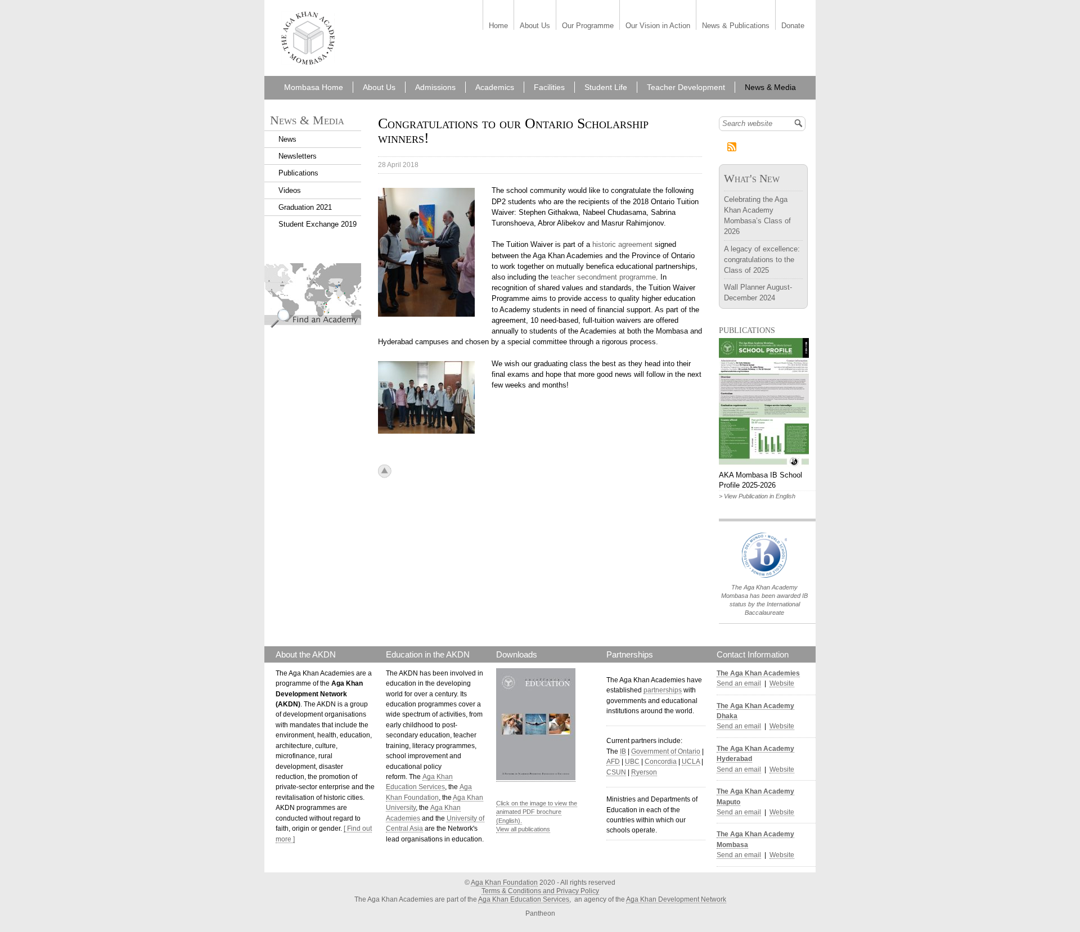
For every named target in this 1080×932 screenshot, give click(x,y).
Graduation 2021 (305, 207)
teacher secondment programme (603, 277)
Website (782, 683)
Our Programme (588, 26)
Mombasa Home (313, 87)
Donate (792, 26)
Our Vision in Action (658, 26)
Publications (298, 173)
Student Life (605, 87)
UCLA (691, 761)
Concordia (661, 761)
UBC (632, 761)
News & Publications (736, 26)
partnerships (663, 690)
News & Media (770, 87)
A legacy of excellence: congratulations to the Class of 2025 (762, 259)
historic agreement (622, 244)
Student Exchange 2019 (317, 224)
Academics (494, 87)
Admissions (435, 87)
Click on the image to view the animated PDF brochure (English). (536, 812)
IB (623, 751)
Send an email (739, 683)
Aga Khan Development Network (676, 899)
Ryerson (644, 772)
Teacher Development (686, 87)
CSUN (616, 772)
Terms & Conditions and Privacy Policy (540, 891)
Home (498, 26)
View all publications (523, 829)
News (287, 139)
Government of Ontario (665, 751)
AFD (613, 761)
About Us (535, 26)
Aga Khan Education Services (523, 899)
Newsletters (297, 156)
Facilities (549, 87)
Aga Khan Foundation (504, 882)
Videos (289, 190)
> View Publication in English (757, 496)
